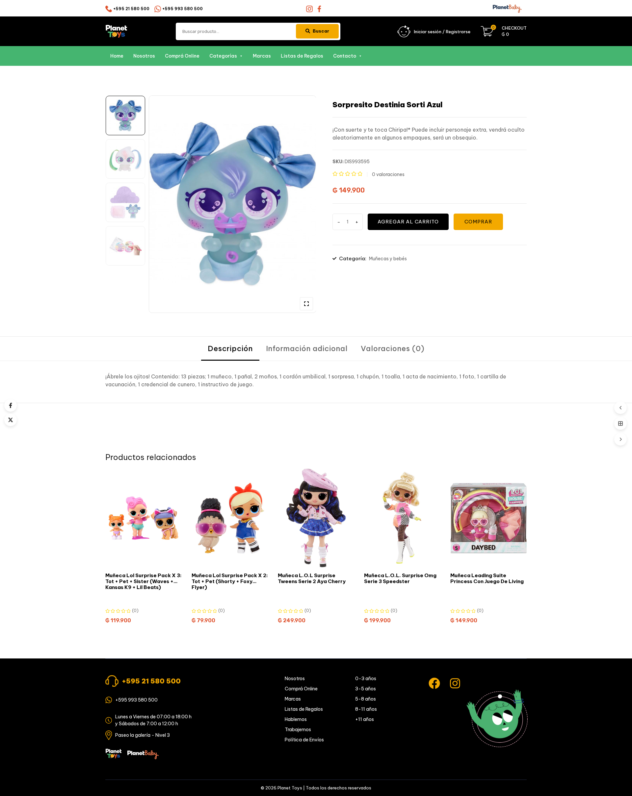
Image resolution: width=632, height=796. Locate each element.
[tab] (230, 349)
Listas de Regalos (302, 56)
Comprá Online (182, 56)
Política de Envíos (304, 740)
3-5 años (365, 689)
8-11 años (366, 709)
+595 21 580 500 (131, 8)
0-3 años (365, 678)
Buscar (321, 31)
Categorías (223, 56)
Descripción (230, 348)
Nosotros (144, 56)
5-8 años (365, 699)
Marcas (262, 56)
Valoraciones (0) (393, 348)
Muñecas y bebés (388, 259)
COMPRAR (478, 221)
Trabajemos (298, 729)
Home (116, 56)
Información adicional (307, 348)
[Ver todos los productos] (620, 423)
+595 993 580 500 (182, 8)
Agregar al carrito (408, 221)
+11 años (364, 719)
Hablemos (296, 719)
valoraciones (388, 174)
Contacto (344, 56)
